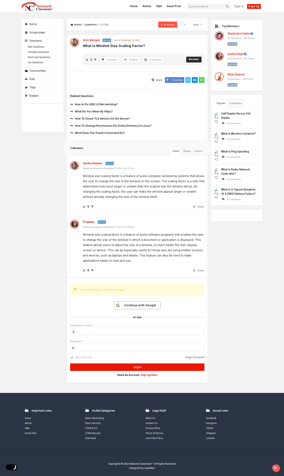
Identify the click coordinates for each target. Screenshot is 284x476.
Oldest (186, 151)
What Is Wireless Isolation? (238, 133)
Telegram (211, 433)
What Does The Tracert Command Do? (100, 132)
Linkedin (210, 438)
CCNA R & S (91, 428)
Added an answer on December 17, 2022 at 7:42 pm (108, 227)
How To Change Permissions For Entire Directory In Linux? (113, 125)
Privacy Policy (152, 428)
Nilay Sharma (236, 74)
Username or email (81, 325)
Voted (175, 151)
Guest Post (174, 6)
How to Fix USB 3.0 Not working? (96, 104)
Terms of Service (154, 433)
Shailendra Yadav (239, 33)
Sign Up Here (149, 375)
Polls (32, 79)
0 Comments (234, 139)
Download (90, 438)
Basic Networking (94, 418)
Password (76, 341)
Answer (194, 59)
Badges (34, 95)
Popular (221, 103)
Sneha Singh (235, 54)
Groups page (37, 32)
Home (134, 6)
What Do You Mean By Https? (94, 111)
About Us (150, 418)
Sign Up (253, 6)
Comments (235, 103)
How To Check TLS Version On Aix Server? (102, 118)
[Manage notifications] (275, 467)
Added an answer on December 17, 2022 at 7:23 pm (108, 168)
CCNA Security (93, 433)
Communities (38, 70)
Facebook (211, 418)
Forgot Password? (194, 357)
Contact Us (151, 423)
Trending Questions (38, 52)
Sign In (239, 6)
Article (147, 6)
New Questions (36, 46)
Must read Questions (39, 57)
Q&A (159, 6)
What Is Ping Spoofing (235, 151)
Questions (35, 40)
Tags (33, 87)
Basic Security (93, 423)
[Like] (87, 59)
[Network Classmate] (40, 6)
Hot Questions (35, 62)
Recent (198, 151)
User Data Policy (154, 438)
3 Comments (234, 123)
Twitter (209, 428)
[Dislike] (95, 59)
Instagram (211, 423)
